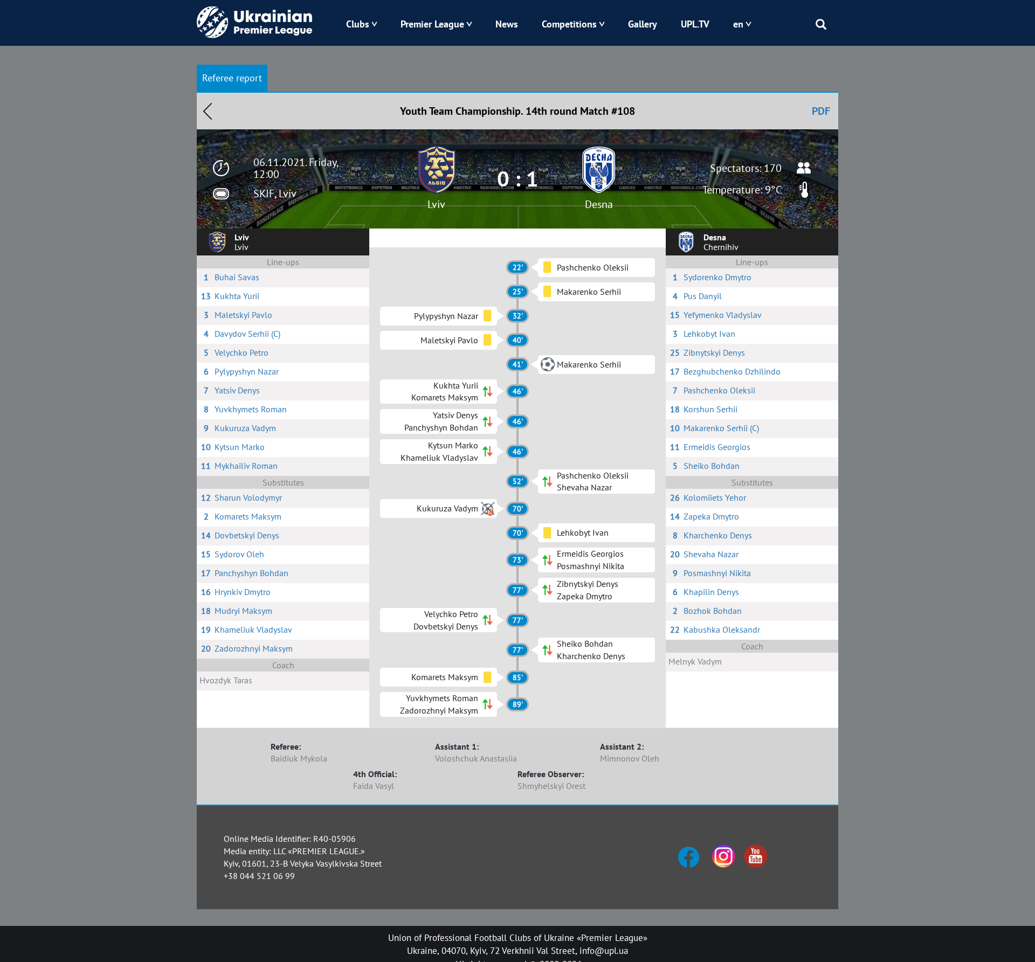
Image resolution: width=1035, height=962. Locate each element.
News (506, 24)
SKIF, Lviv (274, 193)
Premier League (432, 24)
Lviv (436, 204)
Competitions (569, 24)
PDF (821, 111)
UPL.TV (695, 24)
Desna (599, 204)
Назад (207, 111)
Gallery (642, 24)
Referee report (232, 78)
